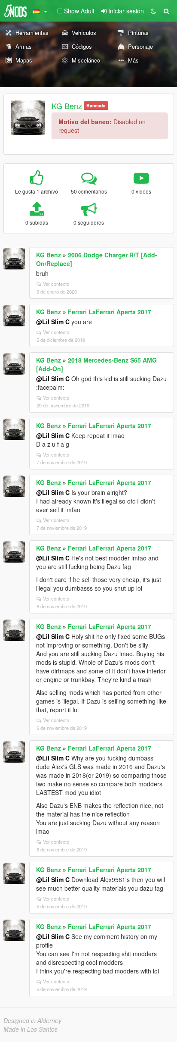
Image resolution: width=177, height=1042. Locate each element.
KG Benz (67, 105)
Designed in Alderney (32, 1020)
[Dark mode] (153, 11)
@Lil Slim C (53, 321)
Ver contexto (56, 283)
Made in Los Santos (30, 1029)
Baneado (95, 105)
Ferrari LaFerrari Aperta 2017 (109, 311)
